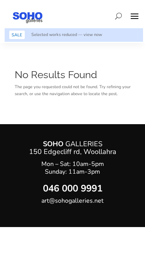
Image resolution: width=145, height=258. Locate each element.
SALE (17, 35)
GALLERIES (83, 144)
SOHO (54, 144)
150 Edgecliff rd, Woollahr (71, 151)
